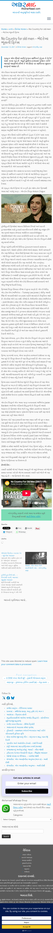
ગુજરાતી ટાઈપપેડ (27, 863)
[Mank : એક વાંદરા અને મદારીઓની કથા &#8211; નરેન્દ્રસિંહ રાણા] (36, 558)
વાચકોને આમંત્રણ (27, 857)
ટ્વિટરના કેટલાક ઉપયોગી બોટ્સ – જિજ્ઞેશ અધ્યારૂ (27, 752)
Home (4, 29)
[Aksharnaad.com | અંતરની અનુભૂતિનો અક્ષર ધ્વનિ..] (26, 6)
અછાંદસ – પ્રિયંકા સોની (16, 714)
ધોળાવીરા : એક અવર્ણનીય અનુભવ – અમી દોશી (26, 765)
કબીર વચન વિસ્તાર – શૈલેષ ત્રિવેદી (21, 724)
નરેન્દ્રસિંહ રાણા (37, 47)
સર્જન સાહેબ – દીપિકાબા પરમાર (19, 708)
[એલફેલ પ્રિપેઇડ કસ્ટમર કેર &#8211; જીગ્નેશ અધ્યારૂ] (13, 560)
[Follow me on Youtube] (4, 19)
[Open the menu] (49, 19)
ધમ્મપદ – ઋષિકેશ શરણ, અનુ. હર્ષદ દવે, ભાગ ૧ (25, 711)
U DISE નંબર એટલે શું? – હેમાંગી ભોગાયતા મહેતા (24, 678)
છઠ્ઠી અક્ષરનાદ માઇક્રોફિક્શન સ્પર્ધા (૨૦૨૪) (24, 746)
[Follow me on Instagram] (3, 19)
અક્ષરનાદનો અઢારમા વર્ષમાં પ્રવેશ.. (20, 727)
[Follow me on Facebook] (2, 19)
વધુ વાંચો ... (48, 891)
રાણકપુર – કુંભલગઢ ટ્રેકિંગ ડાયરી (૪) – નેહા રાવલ (28, 682)
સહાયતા (26, 869)
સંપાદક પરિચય (27, 855)
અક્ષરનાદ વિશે (27, 866)
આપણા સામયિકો (27, 860)
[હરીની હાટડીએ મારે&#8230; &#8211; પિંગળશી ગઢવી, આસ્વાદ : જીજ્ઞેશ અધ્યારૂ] (13, 583)
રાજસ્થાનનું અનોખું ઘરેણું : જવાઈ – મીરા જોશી (25, 749)
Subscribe (27, 791)
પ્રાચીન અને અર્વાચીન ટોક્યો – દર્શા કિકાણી (24, 743)
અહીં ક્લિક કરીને (33, 516)
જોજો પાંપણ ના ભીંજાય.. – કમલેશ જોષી (23, 756)
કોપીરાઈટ (27, 872)
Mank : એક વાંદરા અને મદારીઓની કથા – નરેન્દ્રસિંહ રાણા (35, 568)
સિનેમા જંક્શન (21, 29)
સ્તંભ (11, 29)
